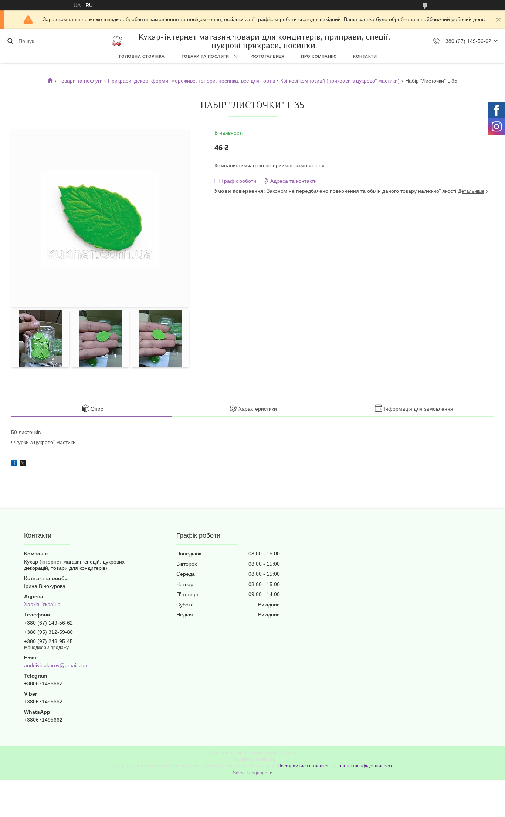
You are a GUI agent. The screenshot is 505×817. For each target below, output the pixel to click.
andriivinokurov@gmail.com (56, 665)
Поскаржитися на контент (305, 766)
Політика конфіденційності (363, 766)
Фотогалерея (268, 56)
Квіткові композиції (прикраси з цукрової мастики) (340, 81)
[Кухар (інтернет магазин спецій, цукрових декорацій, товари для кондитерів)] (117, 41)
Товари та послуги (205, 56)
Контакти (365, 56)
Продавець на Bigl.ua (252, 759)
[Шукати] (10, 41)
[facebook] (14, 464)
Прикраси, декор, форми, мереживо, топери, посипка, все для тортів (191, 81)
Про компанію (318, 56)
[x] (23, 464)
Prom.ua (287, 752)
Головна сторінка (142, 56)
